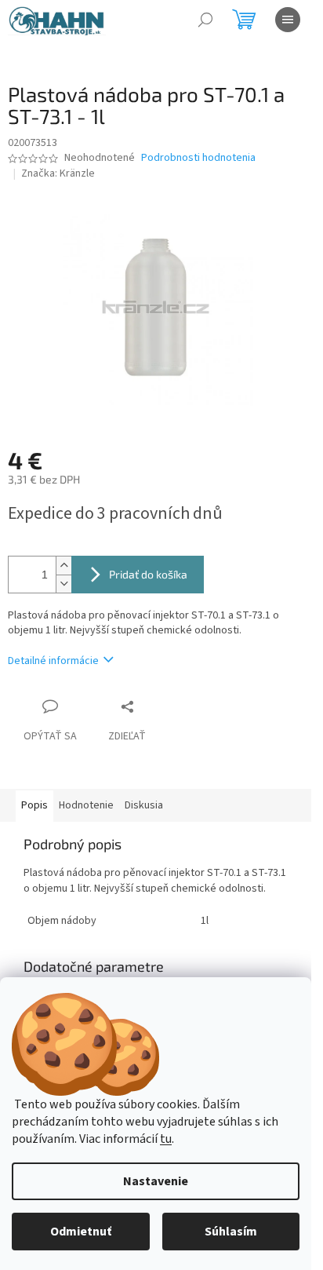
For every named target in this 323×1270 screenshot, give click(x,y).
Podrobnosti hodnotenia (198, 158)
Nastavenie (155, 1181)
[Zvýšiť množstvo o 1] (63, 566)
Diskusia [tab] (144, 805)
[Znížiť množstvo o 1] (63, 584)
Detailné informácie (53, 661)
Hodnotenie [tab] (86, 805)
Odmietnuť (80, 1231)
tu (166, 1139)
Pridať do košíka (148, 574)
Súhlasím (231, 1231)
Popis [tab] (34, 805)
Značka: (58, 173)
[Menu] (287, 19)
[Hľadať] (205, 19)
